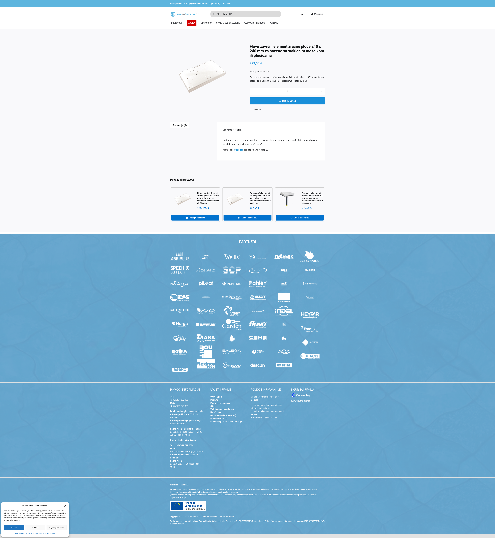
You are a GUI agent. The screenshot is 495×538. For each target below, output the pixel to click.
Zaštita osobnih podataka (222, 409)
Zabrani (35, 527)
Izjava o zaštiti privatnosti (37, 533)
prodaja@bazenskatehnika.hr (197, 3)
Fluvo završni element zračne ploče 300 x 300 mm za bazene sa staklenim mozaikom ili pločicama (208, 198)
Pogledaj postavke (56, 527)
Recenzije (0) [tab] (180, 125)
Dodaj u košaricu (287, 101)
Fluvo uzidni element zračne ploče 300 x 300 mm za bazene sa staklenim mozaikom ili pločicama (312, 198)
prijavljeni (238, 150)
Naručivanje (215, 412)
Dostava (214, 400)
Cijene (213, 406)
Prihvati (14, 527)
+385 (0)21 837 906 (221, 3)
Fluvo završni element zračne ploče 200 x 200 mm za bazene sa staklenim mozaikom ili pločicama (260, 198)
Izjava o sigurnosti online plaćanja (226, 421)
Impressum (51, 533)
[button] (65, 505)
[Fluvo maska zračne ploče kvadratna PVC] (202, 76)
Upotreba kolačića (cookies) (223, 415)
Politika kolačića (21, 533)
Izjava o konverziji (218, 418)
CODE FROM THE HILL (227, 517)
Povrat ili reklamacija (220, 403)
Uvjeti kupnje (216, 397)
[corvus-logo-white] (300, 394)
